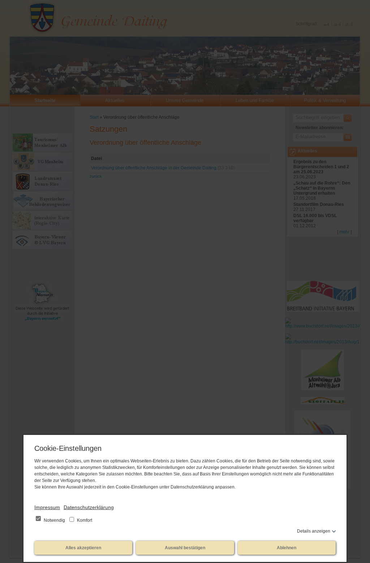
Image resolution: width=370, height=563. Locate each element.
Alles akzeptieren (83, 547)
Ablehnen (286, 547)
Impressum (47, 507)
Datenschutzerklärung (89, 507)
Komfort (84, 520)
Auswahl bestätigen (185, 547)
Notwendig (54, 520)
